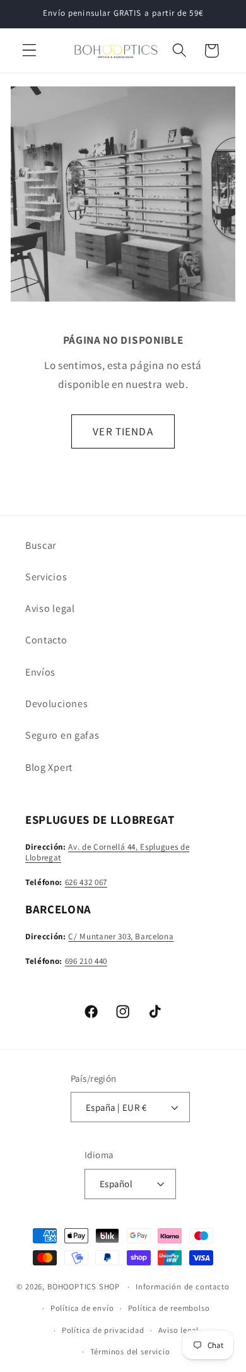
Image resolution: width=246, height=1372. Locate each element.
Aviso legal (50, 608)
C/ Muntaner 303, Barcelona (120, 936)
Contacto (46, 640)
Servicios (46, 576)
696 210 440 (86, 961)
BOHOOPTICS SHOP (83, 1286)
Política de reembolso (169, 1308)
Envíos (40, 672)
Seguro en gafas (62, 735)
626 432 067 (86, 882)
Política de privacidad (103, 1330)
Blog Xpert (49, 767)
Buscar (40, 545)
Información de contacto (183, 1286)
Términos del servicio (130, 1351)
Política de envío (82, 1308)
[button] (29, 51)
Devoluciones (56, 703)
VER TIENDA (123, 431)
